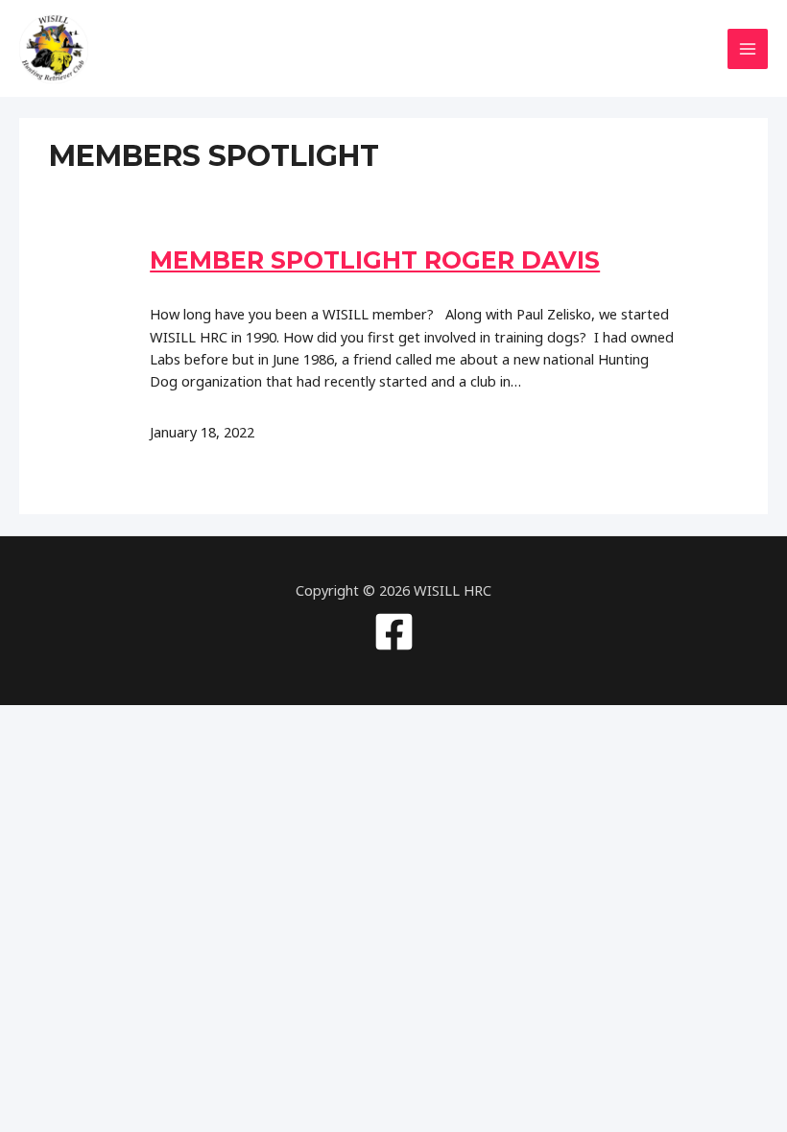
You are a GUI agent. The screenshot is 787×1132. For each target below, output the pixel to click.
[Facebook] (394, 631)
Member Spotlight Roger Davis (375, 260)
